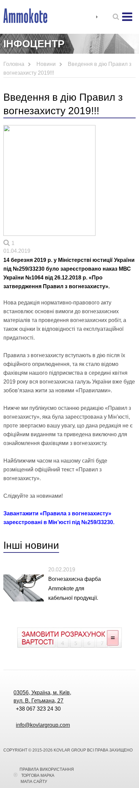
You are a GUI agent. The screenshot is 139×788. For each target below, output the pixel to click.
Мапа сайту (34, 781)
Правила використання (47, 769)
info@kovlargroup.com (43, 725)
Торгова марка (37, 775)
